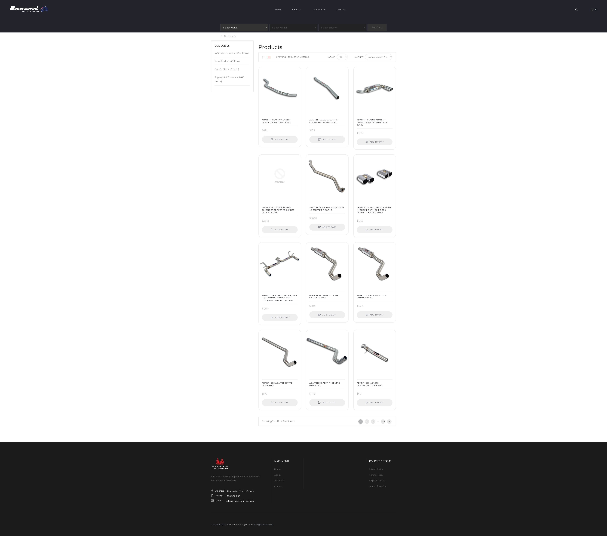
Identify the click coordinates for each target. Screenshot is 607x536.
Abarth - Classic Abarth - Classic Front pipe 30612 (323, 121)
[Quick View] (262, 83)
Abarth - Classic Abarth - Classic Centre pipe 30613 (276, 121)
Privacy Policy (376, 469)
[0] (592, 9)
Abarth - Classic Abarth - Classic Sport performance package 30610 (278, 210)
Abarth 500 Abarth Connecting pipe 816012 (370, 384)
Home (215, 36)
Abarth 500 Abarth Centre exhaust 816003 (324, 296)
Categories (222, 45)
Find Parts (377, 27)
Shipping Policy (377, 480)
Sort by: (359, 56)
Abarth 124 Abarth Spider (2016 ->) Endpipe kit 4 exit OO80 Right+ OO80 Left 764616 (374, 210)
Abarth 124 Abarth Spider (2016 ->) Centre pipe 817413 (326, 208)
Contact (278, 486)
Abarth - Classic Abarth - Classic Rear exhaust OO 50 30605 (372, 122)
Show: (331, 56)
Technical (279, 480)
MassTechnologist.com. (241, 524)
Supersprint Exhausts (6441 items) (229, 79)
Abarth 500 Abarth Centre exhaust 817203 (372, 296)
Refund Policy (376, 475)
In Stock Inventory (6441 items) (232, 53)
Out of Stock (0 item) (227, 69)
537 (383, 421)
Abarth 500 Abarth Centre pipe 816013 (277, 384)
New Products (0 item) (227, 61)
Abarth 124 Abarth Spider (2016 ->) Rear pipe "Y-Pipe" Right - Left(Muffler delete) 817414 (279, 297)
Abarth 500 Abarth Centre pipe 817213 (324, 384)
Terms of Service (377, 486)
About (277, 475)
